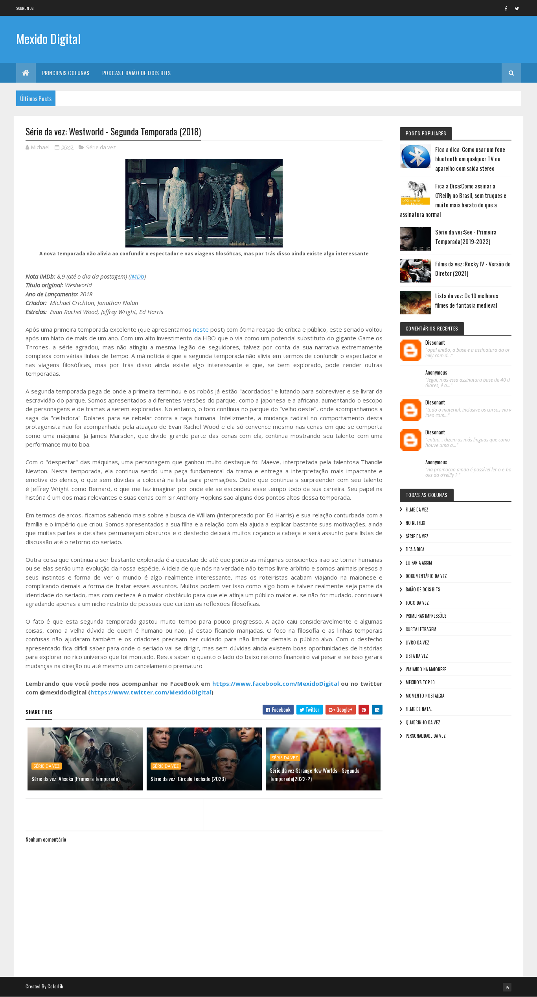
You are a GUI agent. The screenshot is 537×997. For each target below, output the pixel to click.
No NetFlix (415, 523)
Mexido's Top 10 (420, 682)
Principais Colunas (66, 72)
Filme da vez (417, 509)
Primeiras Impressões (426, 616)
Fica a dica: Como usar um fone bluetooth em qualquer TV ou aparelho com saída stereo (470, 158)
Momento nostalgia (425, 695)
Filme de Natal (419, 709)
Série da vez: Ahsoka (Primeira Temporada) (75, 778)
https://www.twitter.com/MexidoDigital (150, 692)
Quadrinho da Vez (423, 722)
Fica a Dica (415, 549)
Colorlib (55, 986)
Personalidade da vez (426, 736)
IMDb (137, 276)
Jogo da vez (417, 603)
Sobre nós (25, 8)
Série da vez (101, 147)
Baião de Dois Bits (423, 589)
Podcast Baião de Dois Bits (136, 72)
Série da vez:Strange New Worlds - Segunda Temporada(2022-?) (314, 774)
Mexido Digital (48, 38)
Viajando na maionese (426, 669)
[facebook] (506, 8)
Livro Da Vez (417, 642)
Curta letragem (421, 629)
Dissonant (435, 343)
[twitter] (517, 8)
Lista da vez (417, 656)
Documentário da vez (426, 576)
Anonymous (436, 372)
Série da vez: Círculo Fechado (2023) (188, 778)
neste (201, 329)
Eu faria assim (419, 562)
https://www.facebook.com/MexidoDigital (275, 683)
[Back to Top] (507, 987)
